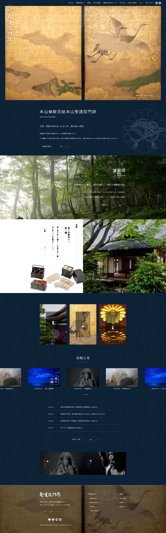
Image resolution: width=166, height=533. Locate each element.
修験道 (89, 2)
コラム (141, 2)
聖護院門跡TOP (92, 494)
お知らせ (71, 2)
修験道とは (111, 205)
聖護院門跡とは (80, 2)
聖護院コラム (122, 502)
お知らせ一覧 (82, 439)
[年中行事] (83, 324)
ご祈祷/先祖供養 (131, 2)
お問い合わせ (148, 2)
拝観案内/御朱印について (110, 2)
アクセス (47, 511)
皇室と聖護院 (97, 2)
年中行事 (122, 2)
